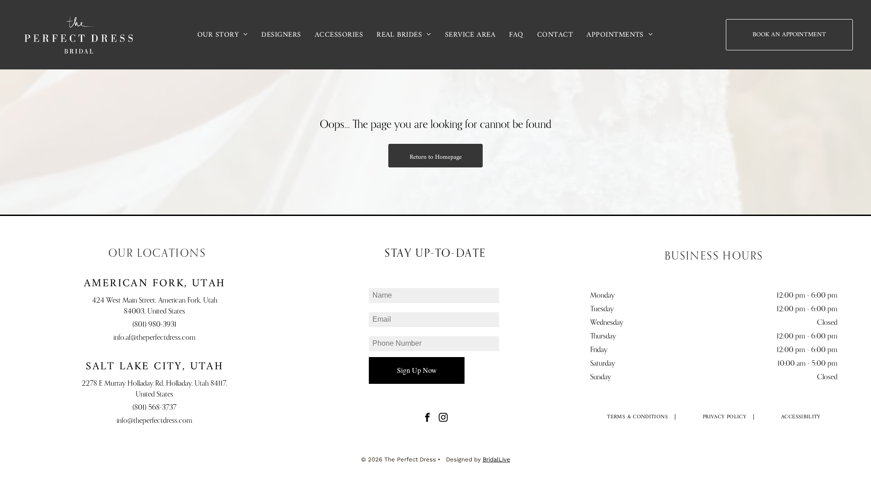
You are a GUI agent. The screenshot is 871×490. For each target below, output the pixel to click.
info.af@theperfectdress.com (154, 338)
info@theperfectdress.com (154, 421)
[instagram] (443, 418)
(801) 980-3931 (154, 324)
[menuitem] (223, 34)
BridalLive (496, 459)
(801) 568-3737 (154, 408)
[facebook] (427, 418)
